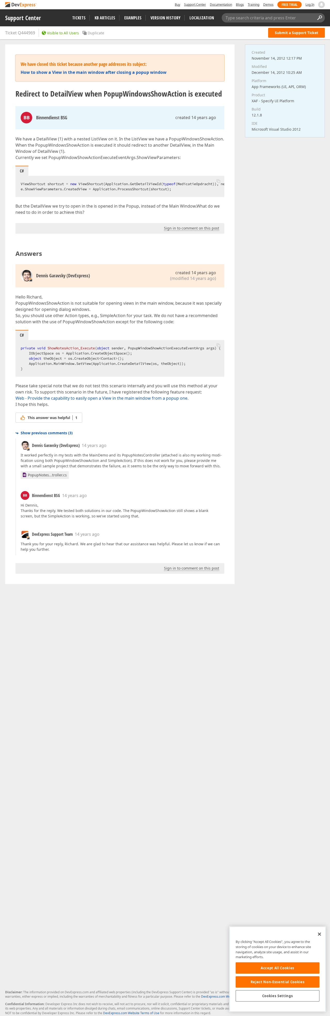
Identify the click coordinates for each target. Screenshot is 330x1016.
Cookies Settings (277, 996)
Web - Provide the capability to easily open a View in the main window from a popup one (101, 398)
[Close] (319, 934)
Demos (268, 4)
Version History (165, 18)
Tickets (79, 18)
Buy (177, 4)
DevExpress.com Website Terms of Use (131, 1013)
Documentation (221, 4)
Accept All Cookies (277, 968)
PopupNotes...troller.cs (47, 474)
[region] (277, 969)
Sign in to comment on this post (191, 228)
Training (253, 4)
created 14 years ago (195, 117)
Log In (310, 4)
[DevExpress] (21, 5)
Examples (133, 18)
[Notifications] (321, 4)
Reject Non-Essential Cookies (277, 982)
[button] (218, 181)
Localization (201, 18)
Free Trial (290, 4)
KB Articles (105, 18)
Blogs (240, 4)
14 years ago (94, 445)
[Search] (319, 17)
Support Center (195, 4)
